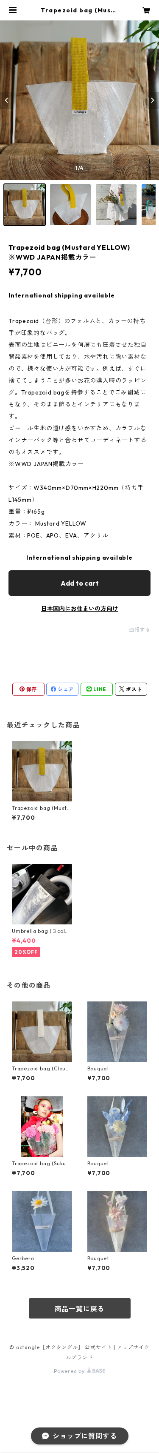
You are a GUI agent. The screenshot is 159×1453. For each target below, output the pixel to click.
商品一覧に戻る (80, 1308)
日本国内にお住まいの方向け (79, 608)
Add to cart (80, 583)
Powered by (70, 1371)
